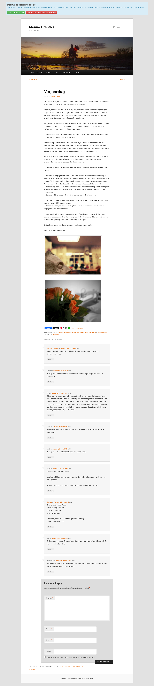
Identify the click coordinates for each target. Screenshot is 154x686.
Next (122, 80)
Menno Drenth (102, 332)
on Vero (39, 72)
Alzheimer (62, 332)
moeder (68, 332)
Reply (50, 359)
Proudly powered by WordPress (82, 678)
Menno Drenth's (42, 26)
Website (48, 651)
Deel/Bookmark (77, 328)
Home (32, 72)
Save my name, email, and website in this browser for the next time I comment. (71, 657)
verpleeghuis (84, 332)
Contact (77, 72)
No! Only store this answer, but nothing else (42, 12)
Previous (33, 80)
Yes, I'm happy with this (16, 12)
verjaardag (75, 332)
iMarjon (49, 502)
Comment (49, 598)
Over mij (48, 72)
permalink (56, 334)
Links (56, 72)
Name (49, 629)
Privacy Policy (66, 72)
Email (49, 640)
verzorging (92, 332)
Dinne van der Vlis (53, 348)
